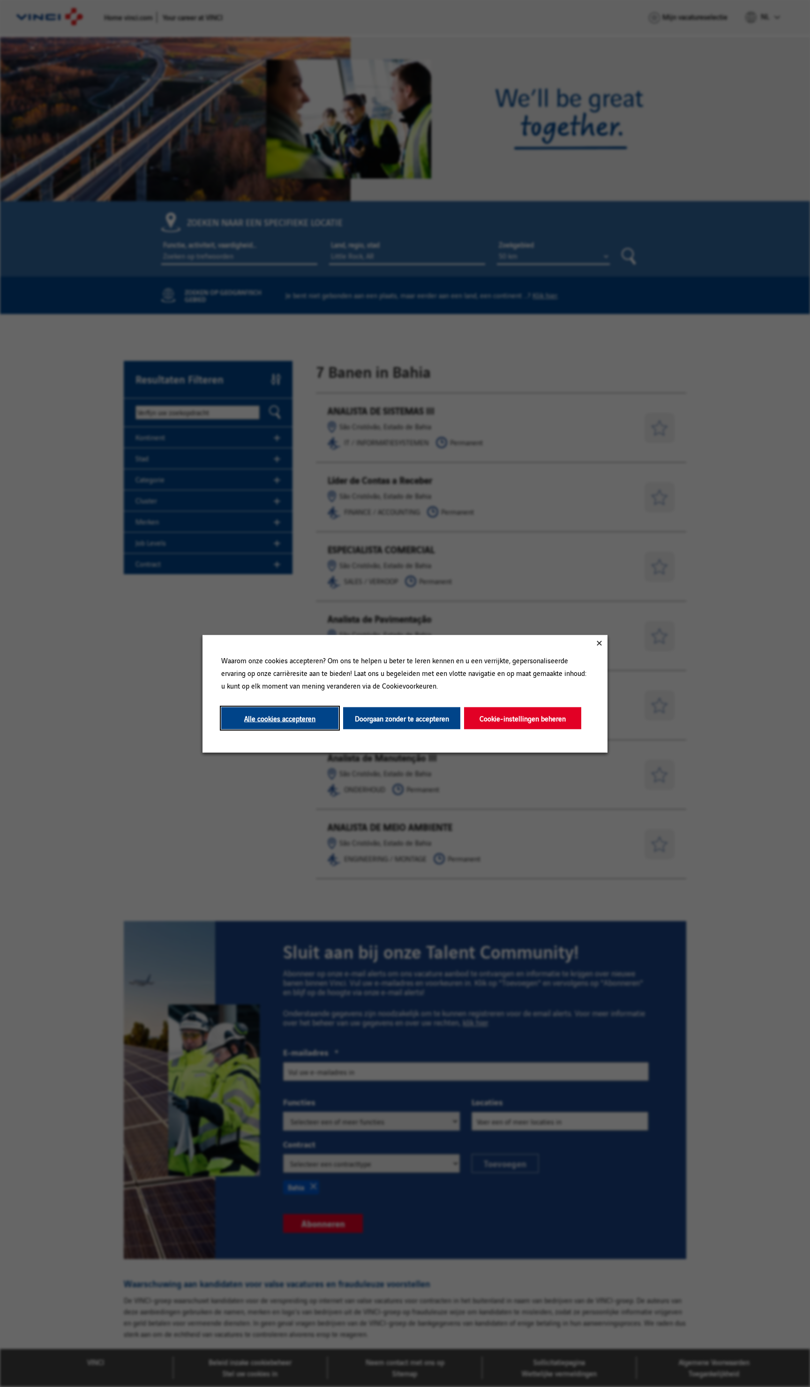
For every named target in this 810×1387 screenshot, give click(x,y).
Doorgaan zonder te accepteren (402, 718)
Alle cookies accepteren (279, 718)
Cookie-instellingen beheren (523, 718)
